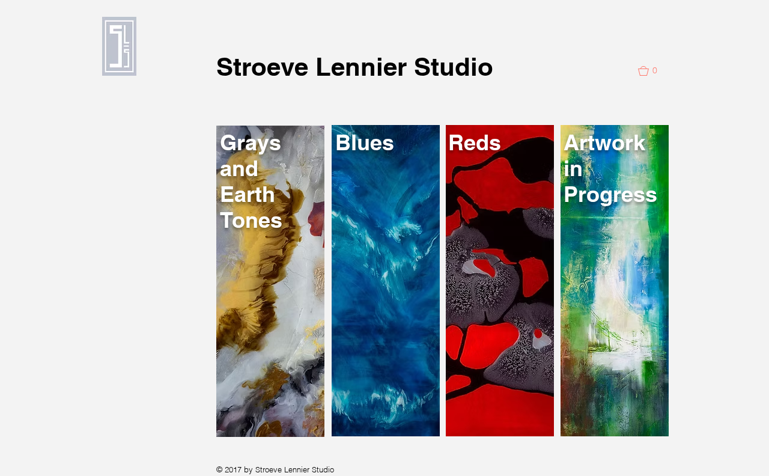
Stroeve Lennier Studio (354, 67)
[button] (653, 71)
